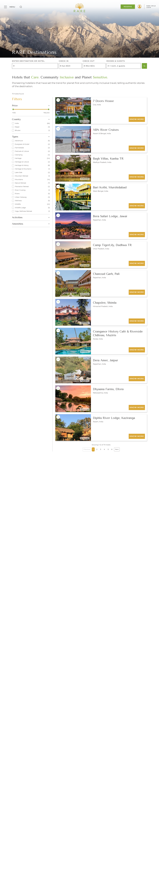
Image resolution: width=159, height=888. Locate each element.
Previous (87, 449)
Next (117, 449)
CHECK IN (63, 61)
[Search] (144, 66)
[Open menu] (5, 7)
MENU (12, 7)
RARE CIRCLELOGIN (151, 6)
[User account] (139, 6)
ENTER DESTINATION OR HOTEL (28, 61)
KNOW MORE (137, 119)
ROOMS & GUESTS (115, 61)
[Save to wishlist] (58, 100)
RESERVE (128, 7)
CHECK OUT (89, 61)
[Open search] (20, 7)
